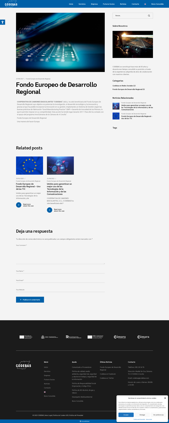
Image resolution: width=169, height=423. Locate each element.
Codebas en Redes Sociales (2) (124, 86)
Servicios (47, 371)
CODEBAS (41, 415)
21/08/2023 (50, 178)
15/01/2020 (20, 178)
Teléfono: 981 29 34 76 (136, 367)
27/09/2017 (20, 79)
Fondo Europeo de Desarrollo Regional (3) (129, 89)
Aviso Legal (149, 419)
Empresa (47, 375)
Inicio (46, 367)
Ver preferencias (158, 415)
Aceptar (126, 415)
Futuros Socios (49, 379)
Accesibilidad (85, 421)
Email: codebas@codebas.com (138, 378)
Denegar (142, 415)
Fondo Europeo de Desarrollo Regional (38, 79)
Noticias (47, 384)
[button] (2, 22)
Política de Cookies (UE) (60, 415)
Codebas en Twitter (107, 378)
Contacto (47, 388)
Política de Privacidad (139, 419)
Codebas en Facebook (108, 374)
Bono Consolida (49, 396)
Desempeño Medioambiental (82, 397)
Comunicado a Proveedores (81, 367)
